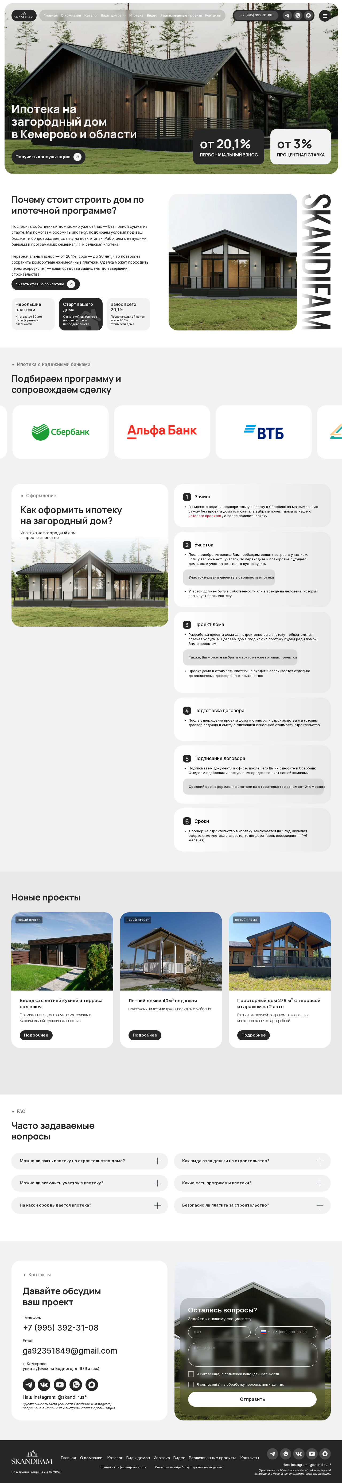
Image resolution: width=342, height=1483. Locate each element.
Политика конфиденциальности (122, 1467)
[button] (48, 156)
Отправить (252, 1399)
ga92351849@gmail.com (70, 1350)
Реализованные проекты (182, 15)
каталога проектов (205, 516)
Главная (51, 15)
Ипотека (136, 15)
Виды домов (111, 15)
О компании (71, 15)
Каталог (91, 15)
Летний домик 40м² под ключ (163, 1000)
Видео (152, 15)
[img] (298, 15)
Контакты (213, 15)
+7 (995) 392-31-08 (256, 15)
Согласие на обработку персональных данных (189, 1467)
